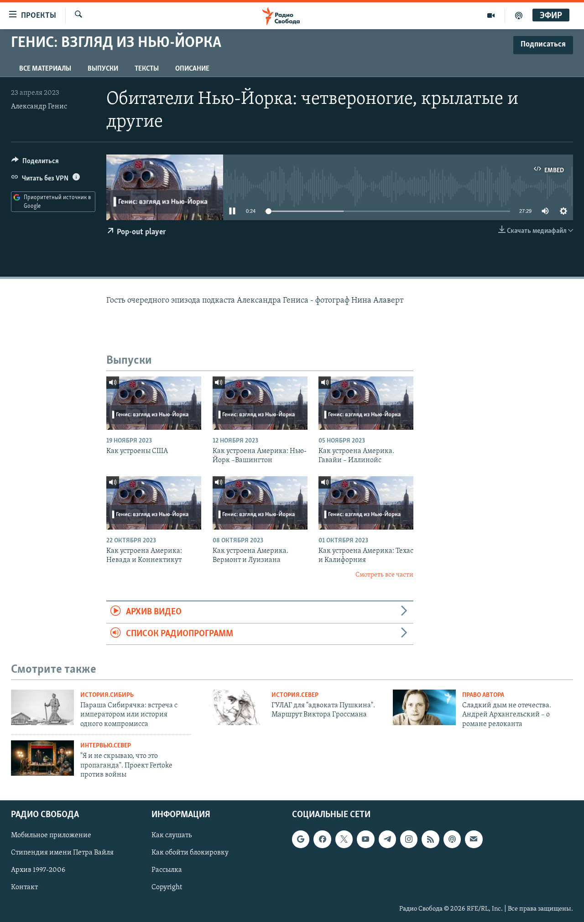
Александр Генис (39, 106)
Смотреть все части (384, 575)
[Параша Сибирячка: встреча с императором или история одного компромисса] (42, 707)
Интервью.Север (105, 745)
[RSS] (430, 839)
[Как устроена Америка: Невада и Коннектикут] (153, 503)
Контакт (24, 887)
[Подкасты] (452, 839)
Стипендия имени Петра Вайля (62, 853)
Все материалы (45, 68)
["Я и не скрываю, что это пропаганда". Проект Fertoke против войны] (42, 758)
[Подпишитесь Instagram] (408, 839)
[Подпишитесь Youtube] (365, 839)
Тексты (147, 68)
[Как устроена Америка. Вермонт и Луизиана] (260, 503)
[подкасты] (518, 15)
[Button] (35, 163)
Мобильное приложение (51, 836)
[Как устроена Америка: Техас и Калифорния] (365, 503)
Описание (192, 68)
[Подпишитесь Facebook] (322, 839)
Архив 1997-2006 (38, 870)
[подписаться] (473, 839)
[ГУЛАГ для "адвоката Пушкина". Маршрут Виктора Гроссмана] (233, 707)
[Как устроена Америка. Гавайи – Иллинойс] (365, 403)
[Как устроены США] (153, 403)
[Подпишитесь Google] (300, 839)
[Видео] (491, 15)
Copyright (166, 887)
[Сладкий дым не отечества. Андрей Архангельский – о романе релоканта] (424, 707)
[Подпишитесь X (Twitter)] (344, 839)
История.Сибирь (107, 695)
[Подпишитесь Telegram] (387, 839)
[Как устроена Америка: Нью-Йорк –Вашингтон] (260, 403)
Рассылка (166, 870)
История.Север (294, 695)
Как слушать (171, 836)
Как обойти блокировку (190, 853)
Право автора (483, 695)
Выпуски (103, 68)
